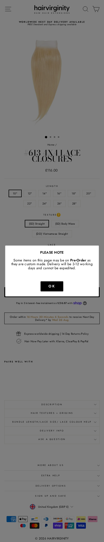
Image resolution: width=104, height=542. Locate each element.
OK (52, 286)
